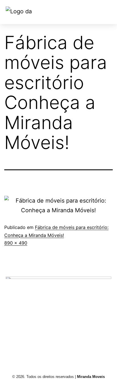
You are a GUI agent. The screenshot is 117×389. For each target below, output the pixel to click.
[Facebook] (45, 346)
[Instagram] (19, 346)
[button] (98, 12)
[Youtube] (72, 346)
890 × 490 (15, 243)
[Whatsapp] (98, 346)
